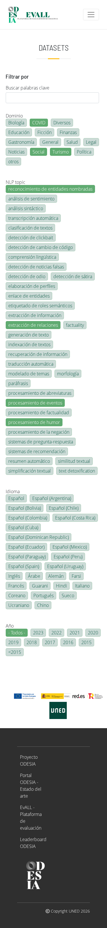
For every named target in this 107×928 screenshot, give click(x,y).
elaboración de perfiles (31, 286)
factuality (75, 325)
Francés (16, 586)
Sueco (68, 595)
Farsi (76, 576)
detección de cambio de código (40, 247)
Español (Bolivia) (24, 508)
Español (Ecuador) (26, 547)
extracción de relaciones (33, 325)
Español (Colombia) (27, 518)
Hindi (61, 586)
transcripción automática (33, 218)
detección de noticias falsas (36, 267)
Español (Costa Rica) (75, 518)
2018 (32, 642)
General (50, 142)
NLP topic (15, 182)
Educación (18, 132)
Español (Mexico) (70, 547)
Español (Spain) (23, 566)
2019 (13, 642)
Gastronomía (21, 142)
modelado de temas (28, 374)
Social (39, 152)
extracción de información (34, 315)
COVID (38, 123)
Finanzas (68, 132)
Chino (43, 605)
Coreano (16, 595)
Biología (16, 123)
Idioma (13, 491)
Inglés (14, 576)
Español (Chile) (63, 508)
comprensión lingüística (32, 257)
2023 (38, 633)
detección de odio (26, 276)
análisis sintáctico (25, 208)
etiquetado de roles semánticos (40, 305)
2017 (50, 642)
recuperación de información (37, 354)
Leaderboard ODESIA (33, 842)
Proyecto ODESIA (29, 760)
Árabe (34, 576)
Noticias (16, 152)
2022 (56, 633)
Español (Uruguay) (65, 566)
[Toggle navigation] (91, 14)
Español (16, 498)
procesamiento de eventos (35, 403)
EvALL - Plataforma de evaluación (31, 817)
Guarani (40, 586)
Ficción (44, 132)
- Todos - (16, 633)
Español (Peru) (68, 556)
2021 (75, 633)
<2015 (14, 652)
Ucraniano (18, 605)
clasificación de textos (30, 228)
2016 (68, 642)
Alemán (56, 576)
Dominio (14, 116)
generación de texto (28, 335)
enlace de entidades (29, 296)
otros (13, 161)
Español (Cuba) (23, 527)
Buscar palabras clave (27, 88)
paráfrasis (18, 383)
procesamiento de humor (34, 422)
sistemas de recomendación (36, 451)
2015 (86, 642)
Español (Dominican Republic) (38, 537)
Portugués (43, 595)
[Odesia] (35, 15)
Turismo (61, 152)
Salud (72, 142)
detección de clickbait (30, 237)
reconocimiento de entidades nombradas (50, 189)
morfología (68, 374)
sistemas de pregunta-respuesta (40, 442)
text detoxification (77, 471)
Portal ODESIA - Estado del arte (30, 785)
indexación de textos (29, 344)
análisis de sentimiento (31, 199)
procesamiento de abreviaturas (39, 393)
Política (84, 152)
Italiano (82, 586)
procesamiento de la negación (38, 432)
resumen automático (29, 461)
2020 (93, 633)
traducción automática (30, 364)
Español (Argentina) (51, 498)
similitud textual (74, 461)
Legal (91, 142)
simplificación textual (29, 471)
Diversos (61, 123)
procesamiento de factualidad (38, 412)
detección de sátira (72, 276)
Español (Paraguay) (27, 556)
